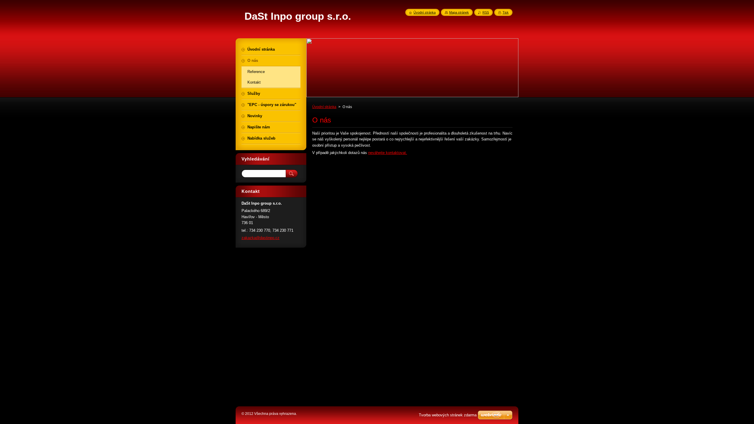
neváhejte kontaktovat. (387, 152)
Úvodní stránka (324, 107)
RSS (485, 12)
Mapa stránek (459, 12)
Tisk (505, 12)
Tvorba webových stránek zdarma (448, 415)
